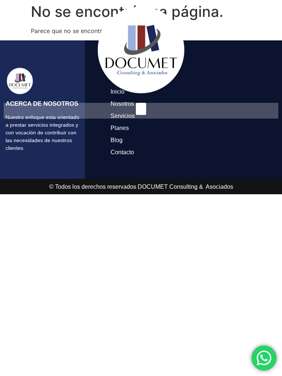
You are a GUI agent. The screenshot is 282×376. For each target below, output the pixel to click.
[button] (141, 109)
